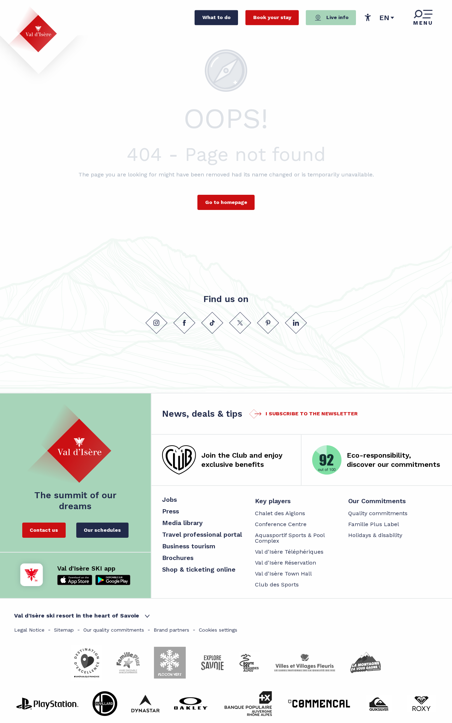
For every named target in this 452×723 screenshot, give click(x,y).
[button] (386, 18)
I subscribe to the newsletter (312, 413)
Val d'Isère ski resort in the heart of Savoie (76, 615)
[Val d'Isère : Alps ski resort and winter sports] (32, 29)
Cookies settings (218, 629)
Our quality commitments (113, 629)
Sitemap (64, 629)
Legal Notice (29, 629)
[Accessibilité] (367, 17)
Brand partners (171, 629)
